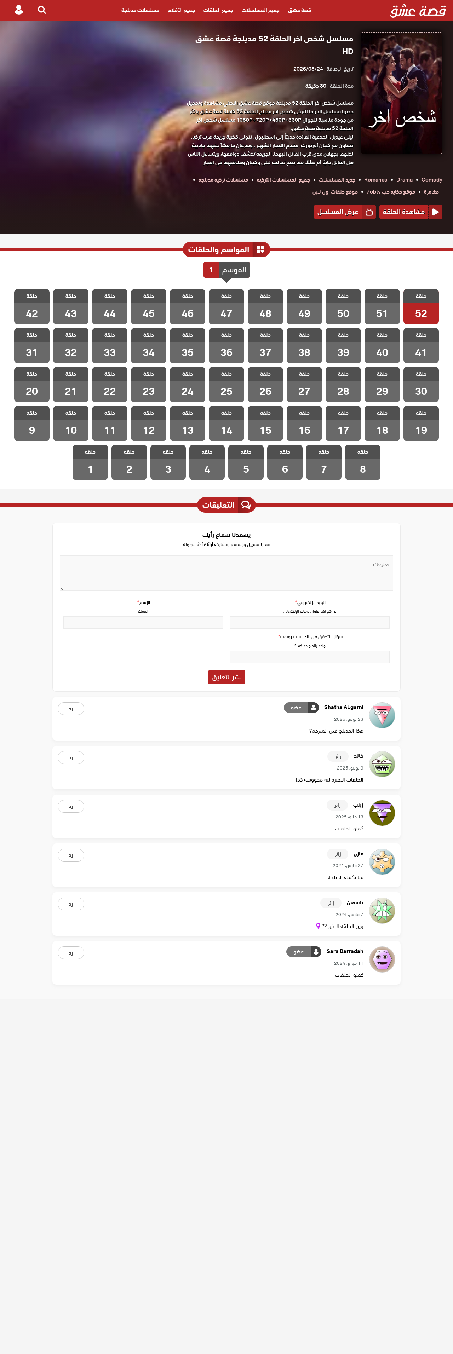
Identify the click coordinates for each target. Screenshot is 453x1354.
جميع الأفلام (181, 11)
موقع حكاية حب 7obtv (391, 192)
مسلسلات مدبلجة (140, 11)
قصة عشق (299, 11)
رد (71, 709)
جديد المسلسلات (337, 179)
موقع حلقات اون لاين (335, 192)
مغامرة (431, 192)
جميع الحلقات (218, 11)
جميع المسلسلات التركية (283, 179)
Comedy (432, 179)
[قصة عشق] (418, 10)
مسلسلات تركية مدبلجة (223, 179)
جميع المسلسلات (261, 11)
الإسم (143, 602)
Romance (376, 179)
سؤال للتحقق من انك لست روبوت (310, 636)
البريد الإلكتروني (310, 602)
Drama (404, 179)
